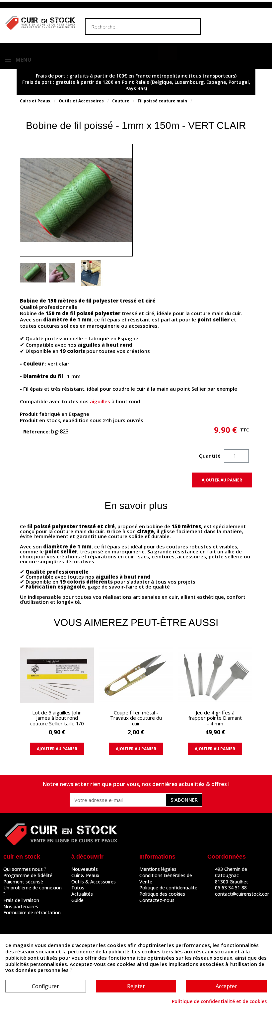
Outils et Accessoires (81, 101)
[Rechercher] (191, 26)
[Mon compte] (148, 54)
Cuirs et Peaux (35, 101)
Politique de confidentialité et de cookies (219, 1001)
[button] (167, 53)
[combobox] (130, 26)
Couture (120, 101)
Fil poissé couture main (162, 101)
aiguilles (100, 401)
